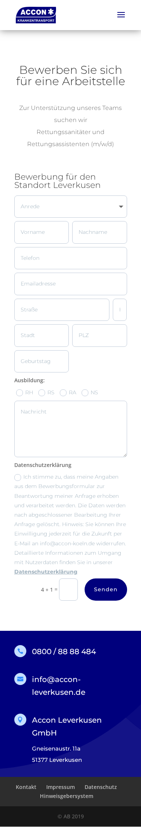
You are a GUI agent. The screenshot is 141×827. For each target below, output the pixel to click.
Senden (106, 589)
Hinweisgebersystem (66, 796)
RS (51, 392)
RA (72, 392)
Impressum (60, 786)
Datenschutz (101, 786)
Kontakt (26, 786)
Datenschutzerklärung (45, 571)
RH (29, 392)
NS (94, 392)
